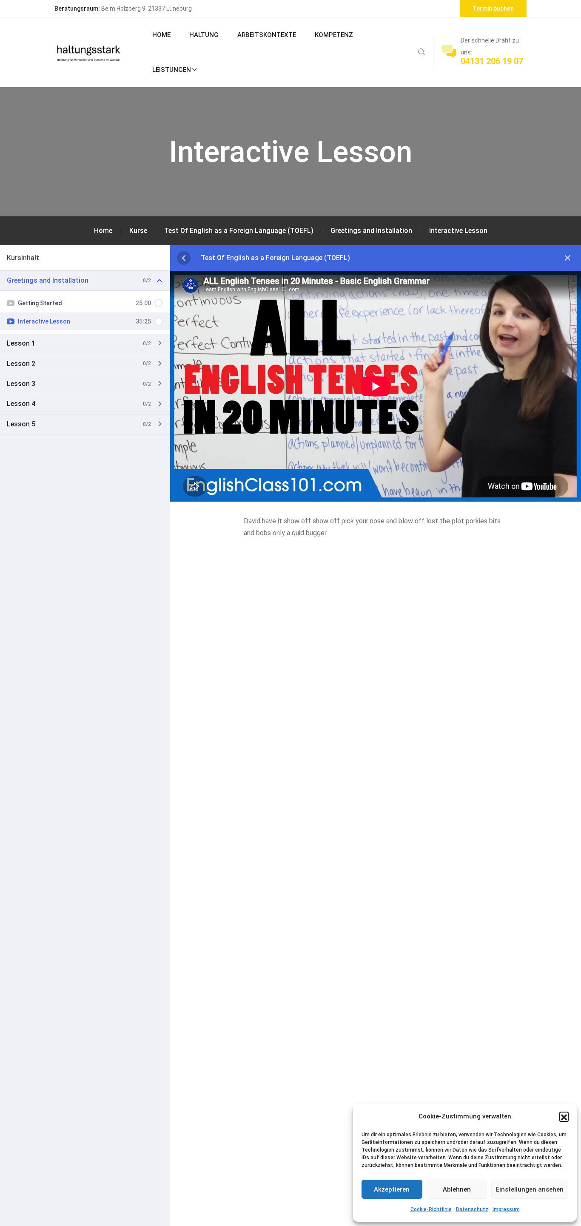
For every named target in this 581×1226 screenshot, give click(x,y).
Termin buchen (493, 8)
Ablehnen (457, 1189)
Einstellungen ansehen (530, 1189)
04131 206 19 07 (492, 61)
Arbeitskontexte (266, 35)
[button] (564, 1116)
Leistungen (171, 70)
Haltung (204, 35)
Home (161, 35)
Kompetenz (334, 35)
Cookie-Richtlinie (431, 1209)
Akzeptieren (392, 1189)
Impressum (506, 1209)
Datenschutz (472, 1209)
